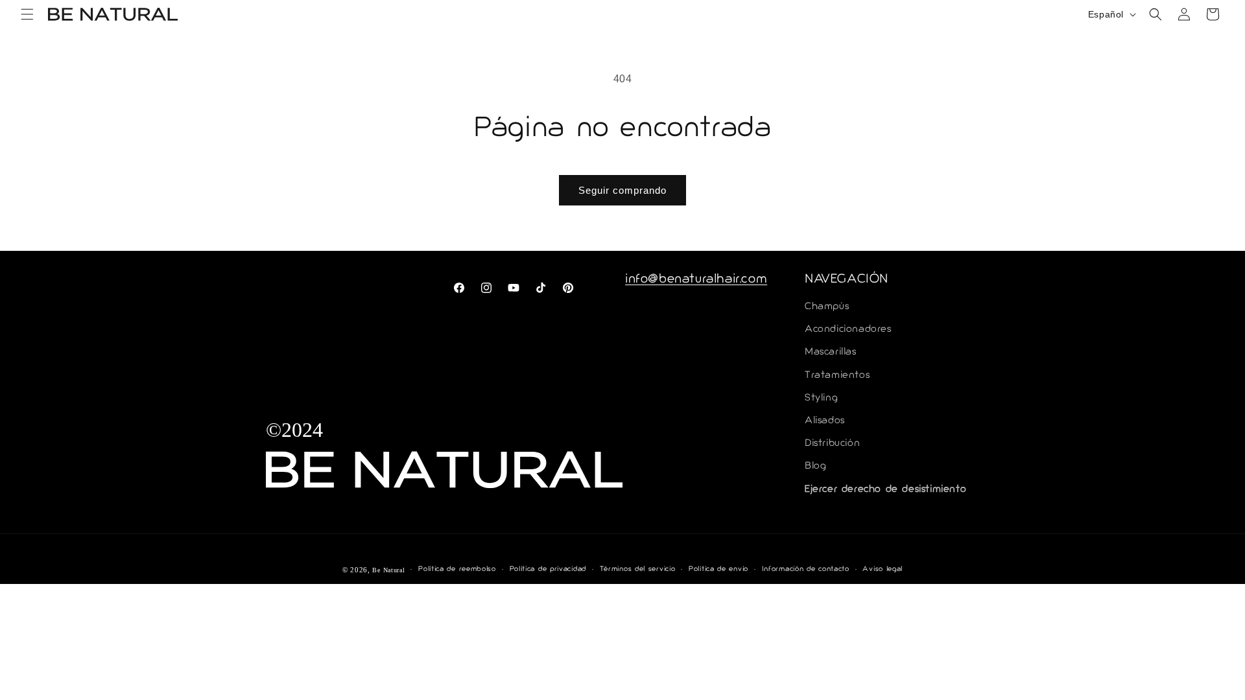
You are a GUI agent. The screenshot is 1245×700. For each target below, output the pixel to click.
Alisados (825, 421)
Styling (821, 398)
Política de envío (718, 569)
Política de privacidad (548, 569)
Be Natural (388, 570)
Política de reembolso (457, 569)
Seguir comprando (622, 190)
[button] (27, 14)
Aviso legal (882, 569)
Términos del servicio (638, 569)
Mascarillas (831, 352)
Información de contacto (805, 569)
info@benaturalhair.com (696, 280)
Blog (815, 466)
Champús (827, 307)
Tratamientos (837, 375)
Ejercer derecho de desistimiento (885, 490)
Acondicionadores (848, 329)
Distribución (832, 444)
